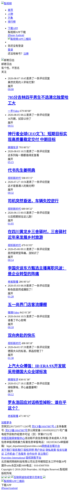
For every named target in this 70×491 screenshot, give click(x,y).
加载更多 (6, 422)
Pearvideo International (13, 457)
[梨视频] (6, 3)
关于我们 (6, 450)
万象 (10, 17)
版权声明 (28, 450)
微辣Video (13, 312)
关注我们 (43, 453)
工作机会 (10, 453)
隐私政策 (51, 450)
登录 (10, 49)
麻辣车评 (13, 147)
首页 (10, 10)
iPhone (11, 35)
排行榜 (12, 21)
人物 (10, 14)
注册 (26, 53)
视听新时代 (14, 178)
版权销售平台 (33, 457)
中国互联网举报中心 (13, 438)
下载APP (13, 28)
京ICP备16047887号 (16, 430)
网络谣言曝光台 (51, 446)
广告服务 (21, 453)
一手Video (13, 111)
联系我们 (17, 450)
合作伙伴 (32, 453)
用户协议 (40, 450)
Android (19, 35)
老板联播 (13, 281)
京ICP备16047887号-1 (44, 426)
